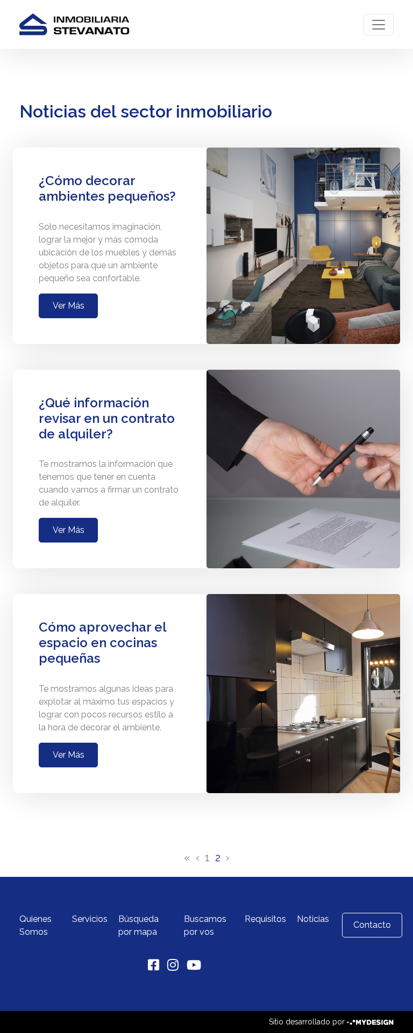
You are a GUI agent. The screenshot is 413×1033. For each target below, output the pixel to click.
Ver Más (68, 306)
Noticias (313, 919)
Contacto (372, 925)
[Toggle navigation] (379, 24)
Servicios (90, 919)
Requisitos (265, 919)
